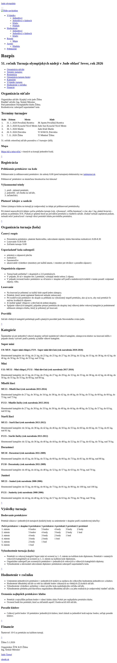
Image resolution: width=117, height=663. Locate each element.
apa (15, 41)
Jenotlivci (17, 31)
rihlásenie (12, 49)
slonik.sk (5, 659)
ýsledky (11, 15)
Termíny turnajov (14, 72)
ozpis (10, 38)
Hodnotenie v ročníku (17, 85)
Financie (11, 87)
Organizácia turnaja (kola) (18, 77)
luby (15, 23)
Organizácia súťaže (15, 69)
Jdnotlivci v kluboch (22, 20)
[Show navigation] (2, 8)
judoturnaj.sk (89, 174)
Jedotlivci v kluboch (22, 33)
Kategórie (11, 79)
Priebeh (16, 25)
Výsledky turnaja (14, 82)
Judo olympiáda (8, 3)
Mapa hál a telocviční (10, 151)
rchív (10, 43)
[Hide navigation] (9, 10)
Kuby (15, 36)
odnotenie (12, 28)
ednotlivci (17, 18)
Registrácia (12, 74)
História (16, 46)
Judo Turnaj (6, 654)
